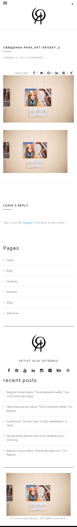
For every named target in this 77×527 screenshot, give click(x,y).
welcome (12, 313)
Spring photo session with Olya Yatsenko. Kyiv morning (35, 438)
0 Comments (35, 57)
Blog (9, 270)
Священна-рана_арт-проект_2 (31, 47)
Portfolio (11, 292)
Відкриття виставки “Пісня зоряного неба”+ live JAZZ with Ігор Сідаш (37, 394)
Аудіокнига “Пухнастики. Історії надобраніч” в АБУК (36, 423)
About (10, 260)
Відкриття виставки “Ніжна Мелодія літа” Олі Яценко (36, 452)
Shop (9, 302)
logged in (29, 222)
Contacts (11, 281)
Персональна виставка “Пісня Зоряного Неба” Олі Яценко (39, 408)
